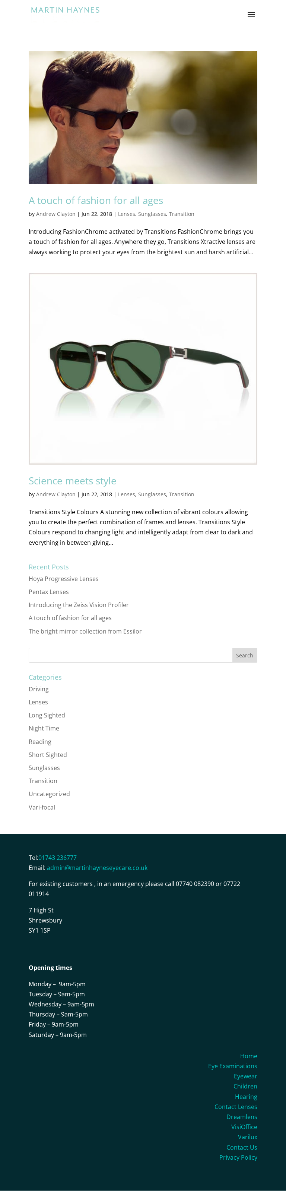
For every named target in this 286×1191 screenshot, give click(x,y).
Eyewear (245, 1076)
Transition (181, 213)
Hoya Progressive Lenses (64, 579)
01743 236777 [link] (57, 858)
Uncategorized (49, 794)
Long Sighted (47, 715)
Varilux (247, 1137)
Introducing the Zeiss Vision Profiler (79, 605)
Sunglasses (152, 213)
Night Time (44, 728)
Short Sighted (48, 755)
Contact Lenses (235, 1107)
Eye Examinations (232, 1066)
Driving (39, 689)
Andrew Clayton (56, 213)
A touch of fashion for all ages (96, 200)
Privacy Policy (238, 1157)
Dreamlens (241, 1117)
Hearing (246, 1097)
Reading (40, 742)
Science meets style (73, 480)
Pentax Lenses (49, 592)
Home (248, 1056)
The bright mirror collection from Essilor (85, 631)
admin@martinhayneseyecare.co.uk (97, 868)
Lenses (126, 213)
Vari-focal (42, 807)
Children (245, 1086)
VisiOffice (244, 1127)
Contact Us (241, 1147)
